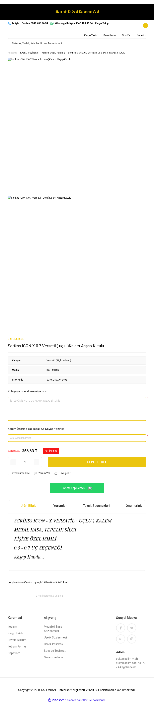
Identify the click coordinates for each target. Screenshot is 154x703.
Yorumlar (60, 506)
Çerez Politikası (53, 644)
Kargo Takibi (15, 633)
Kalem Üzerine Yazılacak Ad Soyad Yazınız (36, 428)
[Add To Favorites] (19, 473)
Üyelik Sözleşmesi (55, 637)
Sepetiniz (14, 653)
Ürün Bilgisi (28, 506)
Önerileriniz (134, 506)
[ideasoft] (56, 700)
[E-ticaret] (76, 700)
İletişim (12, 626)
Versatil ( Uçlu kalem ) (59, 360)
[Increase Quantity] (36, 462)
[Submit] (141, 596)
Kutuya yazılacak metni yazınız (28, 391)
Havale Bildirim (17, 639)
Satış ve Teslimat (55, 650)
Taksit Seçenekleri (96, 506)
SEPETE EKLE (97, 462)
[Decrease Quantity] (13, 462)
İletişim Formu (17, 646)
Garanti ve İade (53, 657)
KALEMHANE (16, 339)
